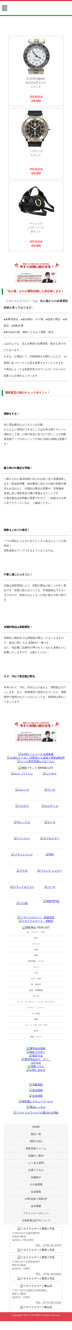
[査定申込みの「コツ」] (36, 1059)
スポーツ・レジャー (36, 1008)
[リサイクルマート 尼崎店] (36, 920)
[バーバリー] (22, 838)
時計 (36, 938)
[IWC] (50, 854)
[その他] (22, 903)
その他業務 (36, 1184)
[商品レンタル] (36, 1107)
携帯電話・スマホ (36, 961)
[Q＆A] (36, 1062)
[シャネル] (50, 773)
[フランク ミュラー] (49, 870)
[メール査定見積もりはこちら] (35, 761)
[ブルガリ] (22, 805)
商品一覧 (36, 1134)
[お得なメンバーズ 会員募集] (36, 754)
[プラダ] (22, 870)
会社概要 (36, 1206)
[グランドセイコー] (22, 886)
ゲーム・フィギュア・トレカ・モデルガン (36, 1002)
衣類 (36, 949)
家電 (36, 955)
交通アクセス (36, 1170)
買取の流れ (36, 1141)
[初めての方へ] (36, 1052)
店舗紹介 (36, 1177)
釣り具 (36, 996)
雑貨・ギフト (36, 1037)
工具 (36, 973)
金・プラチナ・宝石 (36, 932)
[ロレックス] (22, 822)
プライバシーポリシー (36, 1213)
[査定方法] (36, 1055)
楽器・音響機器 (36, 990)
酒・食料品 (36, 984)
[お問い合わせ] (36, 1070)
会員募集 (36, 1191)
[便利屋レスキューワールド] (36, 1101)
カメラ (36, 967)
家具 (36, 1031)
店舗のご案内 (36, 1155)
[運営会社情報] (36, 1048)
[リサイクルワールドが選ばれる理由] (36, 1112)
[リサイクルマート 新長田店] (35, 917)
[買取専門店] (51, 901)
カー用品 (36, 1013)
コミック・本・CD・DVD (35, 1025)
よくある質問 (36, 1162)
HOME (36, 1126)
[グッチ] (49, 789)
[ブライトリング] (22, 854)
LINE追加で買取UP (36, 1198)
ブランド (36, 944)
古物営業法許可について (36, 1220)
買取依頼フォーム (36, 1148)
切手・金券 (36, 978)
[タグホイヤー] (49, 838)
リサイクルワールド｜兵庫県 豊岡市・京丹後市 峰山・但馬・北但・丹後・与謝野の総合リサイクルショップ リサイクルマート (36, 10)
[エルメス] (22, 789)
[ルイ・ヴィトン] (22, 773)
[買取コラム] (36, 1066)
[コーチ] (49, 886)
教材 (36, 1019)
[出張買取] (36, 1095)
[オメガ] (49, 822)
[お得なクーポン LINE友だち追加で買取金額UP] (36, 757)
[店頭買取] (36, 1090)
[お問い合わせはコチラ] (36, 281)
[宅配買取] (36, 1084)
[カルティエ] (50, 805)
